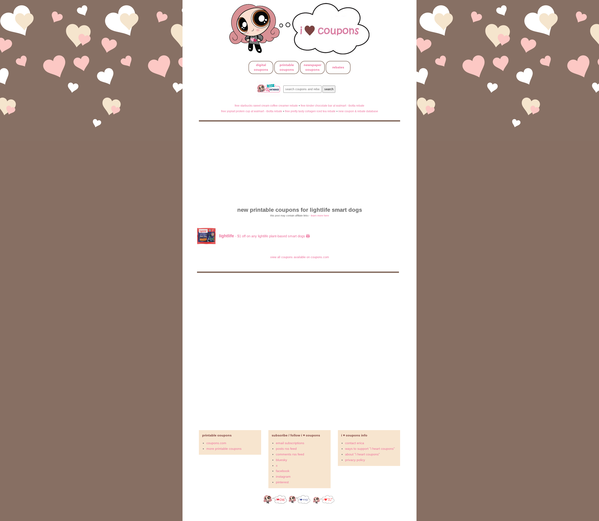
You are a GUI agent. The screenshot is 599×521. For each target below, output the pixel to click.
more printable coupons (223, 448)
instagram (283, 476)
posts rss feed (286, 448)
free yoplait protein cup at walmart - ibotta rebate (251, 111)
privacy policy (355, 460)
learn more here (320, 215)
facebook (282, 471)
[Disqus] (299, 349)
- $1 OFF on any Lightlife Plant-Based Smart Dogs (262, 236)
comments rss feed (290, 454)
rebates (338, 67)
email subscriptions (290, 443)
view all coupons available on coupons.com (299, 257)
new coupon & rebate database (358, 111)
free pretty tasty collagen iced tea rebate (310, 111)
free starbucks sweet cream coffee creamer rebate (266, 105)
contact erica (354, 443)
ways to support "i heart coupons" (370, 448)
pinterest (282, 482)
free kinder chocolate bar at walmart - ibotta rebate (332, 105)
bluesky (281, 460)
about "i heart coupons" (362, 454)
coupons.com (216, 443)
